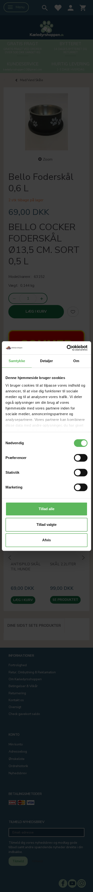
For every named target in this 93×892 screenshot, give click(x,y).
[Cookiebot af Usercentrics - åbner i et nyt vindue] (67, 348)
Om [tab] (76, 361)
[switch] (81, 458)
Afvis (46, 540)
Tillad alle (46, 509)
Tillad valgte (46, 524)
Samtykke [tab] (17, 361)
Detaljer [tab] (46, 361)
